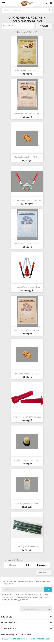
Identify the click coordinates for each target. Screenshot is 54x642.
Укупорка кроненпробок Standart (27, 200)
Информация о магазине (16, 634)
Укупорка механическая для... (27, 287)
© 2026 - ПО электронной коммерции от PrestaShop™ (26, 638)
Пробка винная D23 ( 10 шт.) (27, 373)
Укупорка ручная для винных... (27, 417)
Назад (11, 565)
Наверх (43, 572)
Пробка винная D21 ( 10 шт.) (27, 157)
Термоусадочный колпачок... (27, 503)
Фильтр (44, 25)
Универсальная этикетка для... (27, 70)
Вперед (42, 565)
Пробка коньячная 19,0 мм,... (27, 460)
